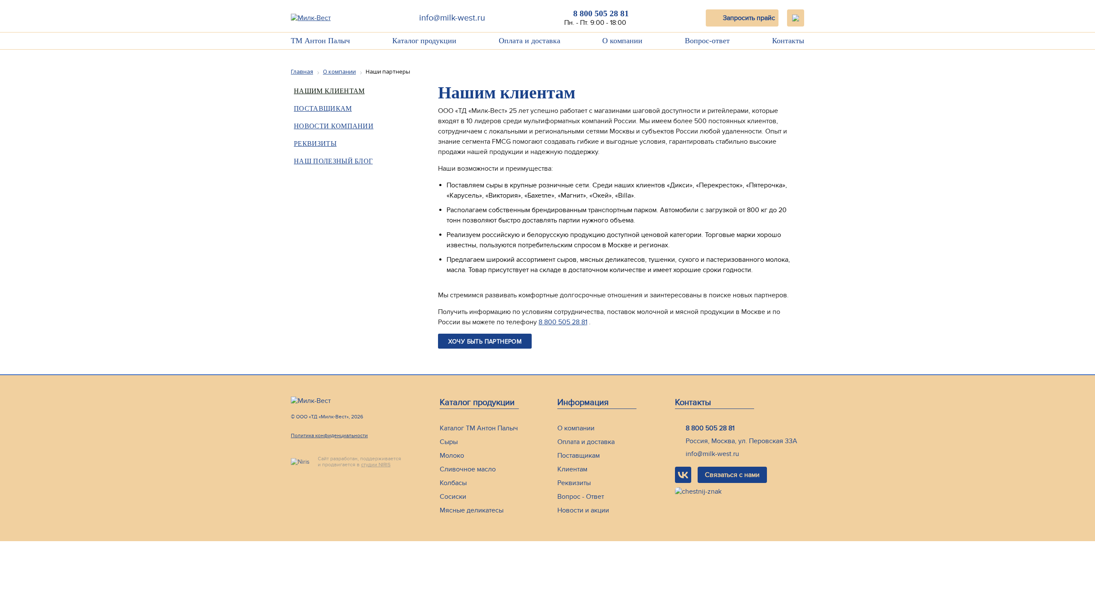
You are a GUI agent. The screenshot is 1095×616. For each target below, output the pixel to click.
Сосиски (453, 496)
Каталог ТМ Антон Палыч (479, 428)
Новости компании (333, 126)
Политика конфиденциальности (329, 435)
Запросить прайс (749, 18)
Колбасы (453, 483)
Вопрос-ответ (707, 40)
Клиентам (572, 469)
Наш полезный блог (333, 161)
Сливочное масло (468, 469)
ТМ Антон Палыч (320, 40)
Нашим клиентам (635, 60)
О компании (622, 40)
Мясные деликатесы (471, 510)
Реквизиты (315, 143)
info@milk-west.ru (452, 18)
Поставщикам (323, 108)
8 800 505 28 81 (601, 13)
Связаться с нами (732, 475)
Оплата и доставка (529, 40)
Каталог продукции (424, 40)
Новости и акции (583, 510)
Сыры (449, 442)
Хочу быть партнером (485, 341)
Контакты (788, 40)
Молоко (452, 455)
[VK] (683, 475)
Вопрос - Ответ (580, 496)
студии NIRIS (376, 465)
